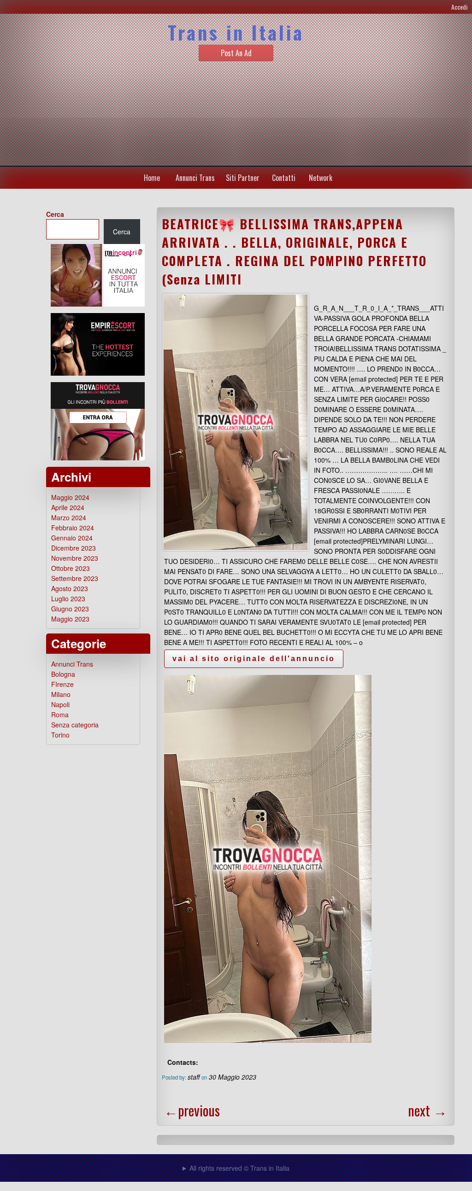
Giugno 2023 (70, 608)
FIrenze (62, 684)
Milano (61, 694)
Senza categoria (75, 724)
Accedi (459, 7)
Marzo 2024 (68, 517)
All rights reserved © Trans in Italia (239, 1168)
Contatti (283, 177)
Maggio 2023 (70, 618)
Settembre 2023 (74, 578)
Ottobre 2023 (70, 568)
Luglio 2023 (68, 598)
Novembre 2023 (74, 558)
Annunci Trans (195, 177)
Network (320, 177)
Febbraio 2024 (72, 527)
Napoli (60, 704)
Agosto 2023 (69, 588)
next (427, 1110)
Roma (60, 714)
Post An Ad (236, 52)
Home (152, 177)
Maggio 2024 (70, 497)
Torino (60, 734)
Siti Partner (243, 177)
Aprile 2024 (67, 507)
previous (192, 1110)
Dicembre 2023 (73, 547)
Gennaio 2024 (72, 537)
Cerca (55, 214)
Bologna (63, 674)
